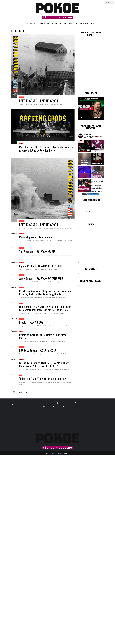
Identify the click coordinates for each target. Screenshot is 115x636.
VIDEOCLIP (21, 359)
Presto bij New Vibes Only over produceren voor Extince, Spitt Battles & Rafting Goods (45, 292)
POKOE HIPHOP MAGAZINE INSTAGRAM (91, 127)
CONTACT (92, 24)
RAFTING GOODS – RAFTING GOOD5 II (39, 100)
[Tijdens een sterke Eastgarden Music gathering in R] (84, 185)
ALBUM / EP (22, 97)
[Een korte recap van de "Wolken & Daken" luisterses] (84, 159)
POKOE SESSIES (54, 24)
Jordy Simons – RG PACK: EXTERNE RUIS (41, 278)
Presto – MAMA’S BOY (31, 322)
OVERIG (65, 24)
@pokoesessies (90, 211)
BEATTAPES (46, 24)
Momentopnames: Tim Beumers (36, 237)
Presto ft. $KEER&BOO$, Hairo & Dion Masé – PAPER (44, 336)
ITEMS (60, 24)
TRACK (21, 331)
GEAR (20, 375)
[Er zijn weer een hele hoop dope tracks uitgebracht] (97, 159)
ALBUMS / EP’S (40, 24)
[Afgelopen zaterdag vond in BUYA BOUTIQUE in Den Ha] (97, 185)
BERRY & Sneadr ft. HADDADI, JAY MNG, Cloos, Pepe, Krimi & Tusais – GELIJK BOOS (44, 364)
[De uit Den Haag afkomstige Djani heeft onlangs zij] (84, 172)
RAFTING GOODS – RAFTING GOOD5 (38, 224)
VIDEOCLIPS (32, 24)
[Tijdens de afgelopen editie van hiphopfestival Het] (97, 172)
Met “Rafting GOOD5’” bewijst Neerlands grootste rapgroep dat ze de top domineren (46, 148)
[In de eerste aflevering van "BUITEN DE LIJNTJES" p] (84, 146)
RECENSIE (21, 143)
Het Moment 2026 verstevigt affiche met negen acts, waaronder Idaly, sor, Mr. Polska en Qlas (45, 308)
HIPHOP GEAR (71, 24)
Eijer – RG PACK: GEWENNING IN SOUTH (41, 266)
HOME (22, 24)
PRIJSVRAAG (85, 24)
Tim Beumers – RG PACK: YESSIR (37, 251)
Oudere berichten (23, 392)
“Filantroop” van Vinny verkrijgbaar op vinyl (43, 378)
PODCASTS (21, 233)
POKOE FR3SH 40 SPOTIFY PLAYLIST (91, 33)
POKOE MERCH (79, 24)
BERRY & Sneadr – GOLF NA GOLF (37, 350)
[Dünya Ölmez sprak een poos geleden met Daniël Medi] (97, 146)
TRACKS (26, 24)
